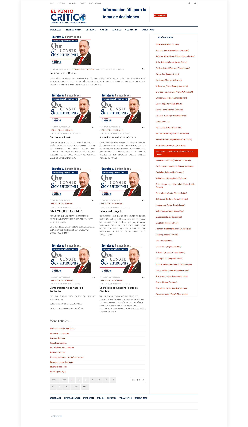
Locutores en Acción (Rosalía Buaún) (170, 205)
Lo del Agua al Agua (58, 371)
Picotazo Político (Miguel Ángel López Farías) (174, 139)
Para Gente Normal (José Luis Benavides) (172, 133)
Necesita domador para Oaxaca (118, 137)
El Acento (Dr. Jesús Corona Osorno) (170, 252)
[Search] (195, 3)
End (84, 386)
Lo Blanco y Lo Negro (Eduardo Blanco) (171, 115)
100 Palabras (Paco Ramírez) (167, 44)
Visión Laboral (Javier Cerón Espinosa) (171, 178)
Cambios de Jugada (111, 211)
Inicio (51, 3)
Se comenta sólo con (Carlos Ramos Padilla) (173, 160)
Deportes (116, 30)
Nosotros (61, 3)
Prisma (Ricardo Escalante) (166, 282)
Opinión (104, 30)
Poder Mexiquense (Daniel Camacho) (170, 145)
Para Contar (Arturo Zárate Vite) (168, 127)
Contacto (73, 3)
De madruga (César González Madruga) (171, 288)
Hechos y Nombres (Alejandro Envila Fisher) (173, 229)
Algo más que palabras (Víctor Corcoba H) (172, 50)
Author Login (57, 416)
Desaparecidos (95, 3)
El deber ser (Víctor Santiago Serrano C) (172, 86)
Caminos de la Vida (57, 338)
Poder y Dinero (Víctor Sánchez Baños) (171, 193)
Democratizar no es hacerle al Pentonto (67, 289)
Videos (83, 3)
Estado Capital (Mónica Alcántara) (169, 109)
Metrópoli (91, 30)
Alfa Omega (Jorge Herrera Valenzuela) (172, 276)
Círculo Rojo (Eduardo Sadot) (167, 74)
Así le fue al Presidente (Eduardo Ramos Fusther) (175, 56)
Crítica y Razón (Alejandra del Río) (169, 258)
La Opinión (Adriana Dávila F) (167, 223)
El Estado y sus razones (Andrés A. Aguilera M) (174, 92)
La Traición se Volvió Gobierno (62, 347)
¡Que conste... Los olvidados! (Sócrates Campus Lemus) (174, 153)
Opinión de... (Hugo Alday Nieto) (168, 246)
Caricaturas (148, 30)
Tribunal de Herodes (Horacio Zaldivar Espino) (174, 264)
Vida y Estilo (131, 30)
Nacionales (55, 30)
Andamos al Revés (60, 137)
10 (67, 386)
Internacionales (73, 30)
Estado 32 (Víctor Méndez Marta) (169, 104)
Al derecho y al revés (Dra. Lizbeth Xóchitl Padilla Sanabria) (175, 186)
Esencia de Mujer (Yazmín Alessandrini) (172, 294)
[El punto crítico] (73, 16)
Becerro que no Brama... (64, 73)
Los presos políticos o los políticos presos (66, 357)
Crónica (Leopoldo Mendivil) (167, 234)
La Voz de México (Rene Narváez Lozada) (172, 270)
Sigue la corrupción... (58, 343)
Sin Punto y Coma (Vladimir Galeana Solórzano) (174, 166)
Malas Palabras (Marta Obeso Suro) (170, 211)
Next (76, 386)
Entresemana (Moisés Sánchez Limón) (171, 98)
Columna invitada (162, 121)
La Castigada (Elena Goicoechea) (169, 217)
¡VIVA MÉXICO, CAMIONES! (66, 211)
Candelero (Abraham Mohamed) (169, 80)
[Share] (189, 3)
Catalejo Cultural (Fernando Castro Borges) (173, 68)
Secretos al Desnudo (164, 240)
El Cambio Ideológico (58, 367)
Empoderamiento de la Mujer (61, 362)
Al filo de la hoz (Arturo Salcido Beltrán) (171, 62)
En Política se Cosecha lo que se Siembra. (119, 289)
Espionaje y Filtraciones (59, 333)
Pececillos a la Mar (57, 352)
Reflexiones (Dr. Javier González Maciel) (172, 199)
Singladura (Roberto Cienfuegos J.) (170, 172)
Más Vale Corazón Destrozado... (63, 328)
